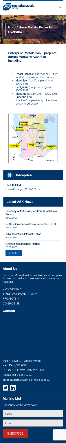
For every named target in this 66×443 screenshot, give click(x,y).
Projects (9, 298)
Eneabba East (24, 97)
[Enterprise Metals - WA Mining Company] (18, 8)
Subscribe (15, 433)
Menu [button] (60, 8)
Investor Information (18, 293)
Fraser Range (24, 73)
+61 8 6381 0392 (22, 374)
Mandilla (21, 93)
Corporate (11, 288)
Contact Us (11, 303)
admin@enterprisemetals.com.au (30, 379)
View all (13, 253)
